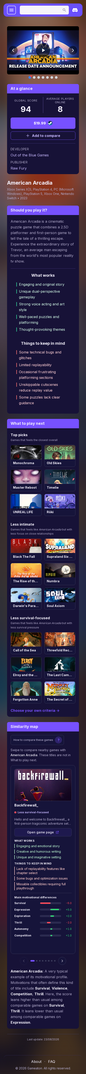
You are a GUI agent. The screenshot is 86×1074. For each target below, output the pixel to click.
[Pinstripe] (48, 961)
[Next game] (62, 961)
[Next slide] (72, 50)
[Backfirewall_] (32, 961)
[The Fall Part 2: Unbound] (42, 961)
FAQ (51, 1061)
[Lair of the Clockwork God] (40, 961)
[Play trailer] (43, 50)
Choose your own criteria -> (35, 710)
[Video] (29, 77)
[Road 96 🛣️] (51, 961)
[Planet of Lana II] (36, 961)
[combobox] (44, 10)
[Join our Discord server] (75, 10)
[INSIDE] (55, 961)
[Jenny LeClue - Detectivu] (46, 961)
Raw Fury (19, 168)
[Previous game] (24, 961)
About (36, 1061)
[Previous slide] (13, 50)
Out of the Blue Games (30, 155)
